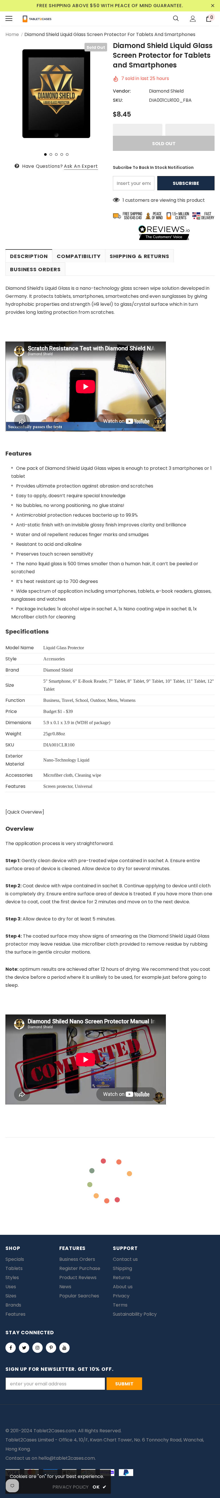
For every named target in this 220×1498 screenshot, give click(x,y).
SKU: (118, 100)
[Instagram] (37, 1348)
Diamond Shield (166, 91)
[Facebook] (10, 1348)
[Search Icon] (176, 18)
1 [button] (45, 154)
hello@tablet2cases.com (66, 1458)
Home (12, 34)
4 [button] (61, 154)
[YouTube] (64, 1348)
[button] (137, 130)
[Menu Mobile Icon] (8, 18)
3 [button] (56, 154)
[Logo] (37, 18)
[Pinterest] (51, 1348)
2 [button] (51, 154)
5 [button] (67, 154)
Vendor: (122, 91)
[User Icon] (193, 19)
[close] (212, 6)
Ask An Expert (81, 166)
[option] (56, 93)
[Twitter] (24, 1348)
